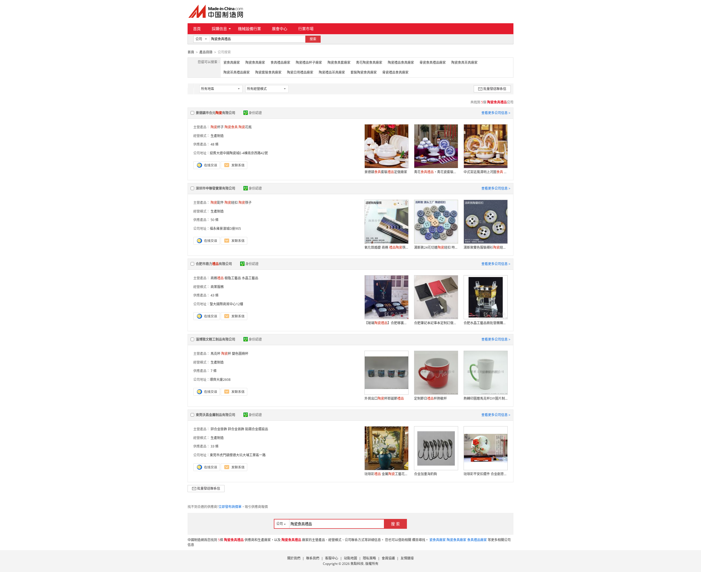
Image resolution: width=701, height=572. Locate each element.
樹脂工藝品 (233, 278)
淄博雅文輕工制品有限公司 (215, 339)
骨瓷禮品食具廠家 (395, 72)
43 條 (215, 295)
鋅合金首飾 (236, 429)
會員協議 (388, 558)
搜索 (313, 39)
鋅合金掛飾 (219, 429)
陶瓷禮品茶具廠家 (332, 72)
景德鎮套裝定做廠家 (385, 172)
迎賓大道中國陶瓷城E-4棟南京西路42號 (239, 153)
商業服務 (217, 286)
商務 (217, 278)
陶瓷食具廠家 (255, 62)
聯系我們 (312, 558)
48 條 (215, 144)
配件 (217, 202)
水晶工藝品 (250, 278)
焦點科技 (357, 563)
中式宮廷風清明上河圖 (485, 172)
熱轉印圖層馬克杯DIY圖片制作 (485, 398)
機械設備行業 (249, 28)
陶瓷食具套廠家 (338, 62)
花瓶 (245, 127)
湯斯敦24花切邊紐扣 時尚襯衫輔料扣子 (436, 247)
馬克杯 (215, 353)
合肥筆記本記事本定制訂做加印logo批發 (436, 323)
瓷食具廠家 (231, 62)
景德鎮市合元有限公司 (215, 113)
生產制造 (217, 135)
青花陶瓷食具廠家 (369, 62)
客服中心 (331, 558)
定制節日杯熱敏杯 (430, 398)
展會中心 (279, 28)
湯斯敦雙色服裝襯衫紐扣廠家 (485, 247)
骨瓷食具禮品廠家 (433, 62)
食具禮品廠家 (280, 62)
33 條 (215, 446)
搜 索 (395, 523)
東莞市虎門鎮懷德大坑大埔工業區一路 (238, 455)
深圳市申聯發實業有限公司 (215, 188)
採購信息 (219, 28)
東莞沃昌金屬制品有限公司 (215, 415)
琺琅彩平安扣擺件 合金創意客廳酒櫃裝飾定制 (485, 474)
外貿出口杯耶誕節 (384, 398)
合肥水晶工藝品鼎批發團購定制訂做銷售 (485, 323)
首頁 (197, 28)
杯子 (217, 127)
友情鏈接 (407, 558)
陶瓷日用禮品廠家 (300, 72)
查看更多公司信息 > (495, 113)
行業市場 (306, 28)
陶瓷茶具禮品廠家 (236, 72)
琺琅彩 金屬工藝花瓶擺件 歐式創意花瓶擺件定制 (386, 474)
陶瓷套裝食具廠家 (268, 72)
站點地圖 (350, 558)
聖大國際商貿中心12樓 (226, 304)
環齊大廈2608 (220, 379)
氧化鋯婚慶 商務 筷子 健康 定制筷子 (386, 247)
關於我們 (293, 558)
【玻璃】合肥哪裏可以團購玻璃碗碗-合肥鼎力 (386, 323)
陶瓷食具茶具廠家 (464, 62)
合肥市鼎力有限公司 (214, 264)
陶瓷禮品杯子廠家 (309, 62)
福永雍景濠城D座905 (225, 228)
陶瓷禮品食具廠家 (401, 62)
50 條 (215, 219)
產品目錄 (205, 52)
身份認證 (255, 113)
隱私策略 (369, 558)
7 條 (214, 370)
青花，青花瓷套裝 (436, 172)
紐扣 (231, 202)
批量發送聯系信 (494, 88)
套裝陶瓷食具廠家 (363, 72)
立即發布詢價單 (230, 506)
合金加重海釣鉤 (425, 474)
